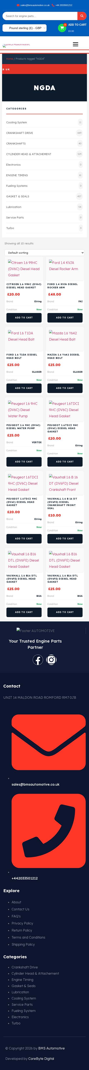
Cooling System (43, 122)
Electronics (43, 164)
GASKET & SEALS (43, 196)
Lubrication (43, 207)
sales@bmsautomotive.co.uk (35, 5)
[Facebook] (38, 660)
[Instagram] (51, 660)
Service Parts (43, 217)
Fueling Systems (43, 185)
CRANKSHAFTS (43, 143)
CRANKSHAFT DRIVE (43, 133)
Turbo (43, 228)
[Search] (82, 16)
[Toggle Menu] (76, 44)
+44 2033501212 (63, 5)
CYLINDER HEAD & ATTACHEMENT (43, 154)
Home (9, 58)
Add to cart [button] (24, 317)
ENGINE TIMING (43, 175)
